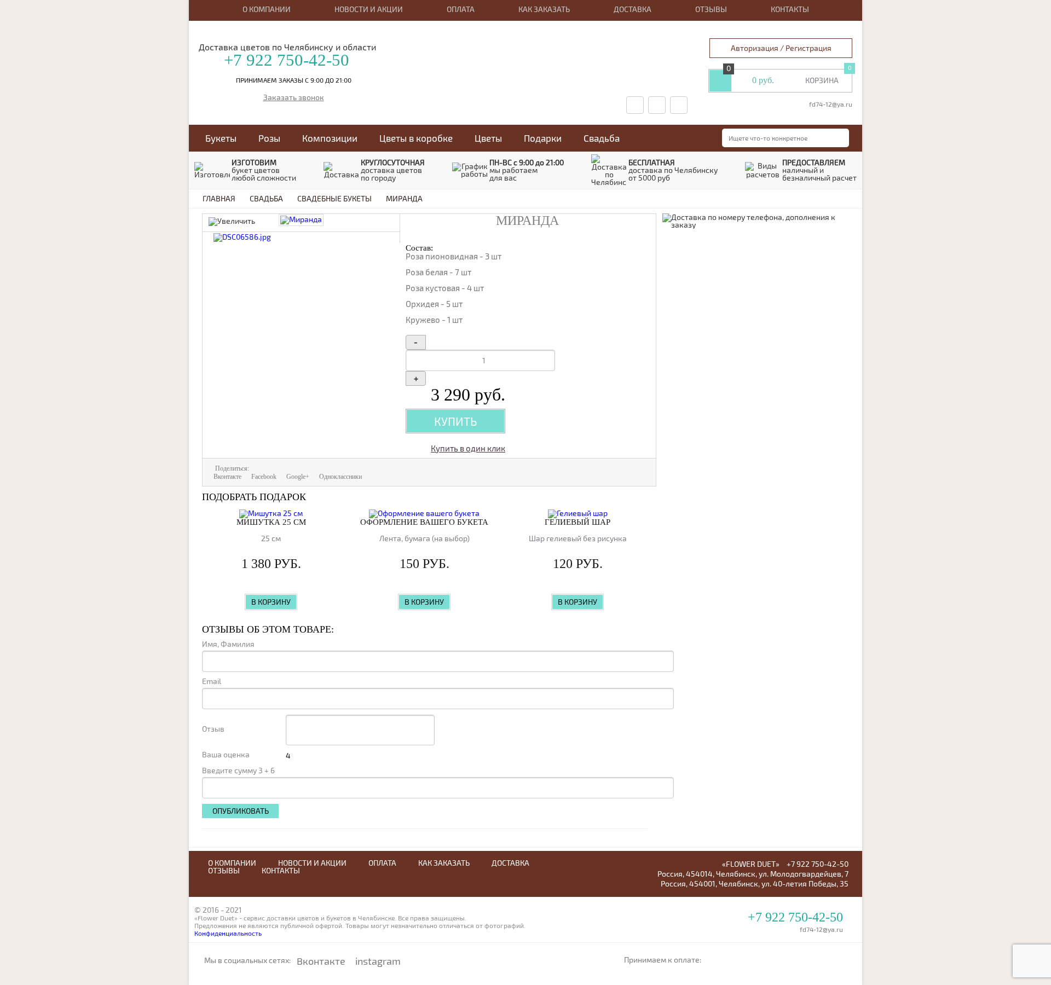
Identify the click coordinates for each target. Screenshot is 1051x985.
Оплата (461, 9)
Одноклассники (340, 476)
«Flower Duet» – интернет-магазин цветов (514, 34)
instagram (378, 961)
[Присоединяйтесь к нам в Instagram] (679, 105)
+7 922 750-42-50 (286, 59)
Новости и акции (368, 9)
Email (211, 681)
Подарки (543, 137)
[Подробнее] (271, 513)
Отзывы (711, 9)
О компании (266, 9)
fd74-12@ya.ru (830, 104)
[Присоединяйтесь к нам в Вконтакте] (635, 105)
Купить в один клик (468, 448)
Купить (455, 421)
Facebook (263, 476)
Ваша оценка (226, 754)
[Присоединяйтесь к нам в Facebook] (657, 105)
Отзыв (213, 729)
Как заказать (544, 9)
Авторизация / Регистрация (781, 48)
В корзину (271, 601)
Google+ (297, 476)
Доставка (632, 9)
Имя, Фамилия (228, 644)
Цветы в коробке (416, 137)
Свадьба (602, 137)
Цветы (488, 137)
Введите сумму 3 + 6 (238, 770)
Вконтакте (227, 476)
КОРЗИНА (822, 80)
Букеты (220, 137)
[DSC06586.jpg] (242, 236)
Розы (269, 137)
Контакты (790, 9)
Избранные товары (720, 80)
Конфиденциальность (228, 933)
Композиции (329, 137)
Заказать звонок (293, 98)
